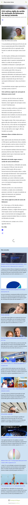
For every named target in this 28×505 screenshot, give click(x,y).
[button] (2, 20)
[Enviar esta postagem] (2, 230)
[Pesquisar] (26, 2)
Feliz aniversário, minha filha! (7, 414)
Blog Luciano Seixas (9, 2)
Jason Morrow (17, 503)
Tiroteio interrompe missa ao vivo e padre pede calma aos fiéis (13, 485)
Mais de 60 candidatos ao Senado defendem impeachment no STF (13, 437)
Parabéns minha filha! (5, 315)
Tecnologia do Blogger (15, 500)
